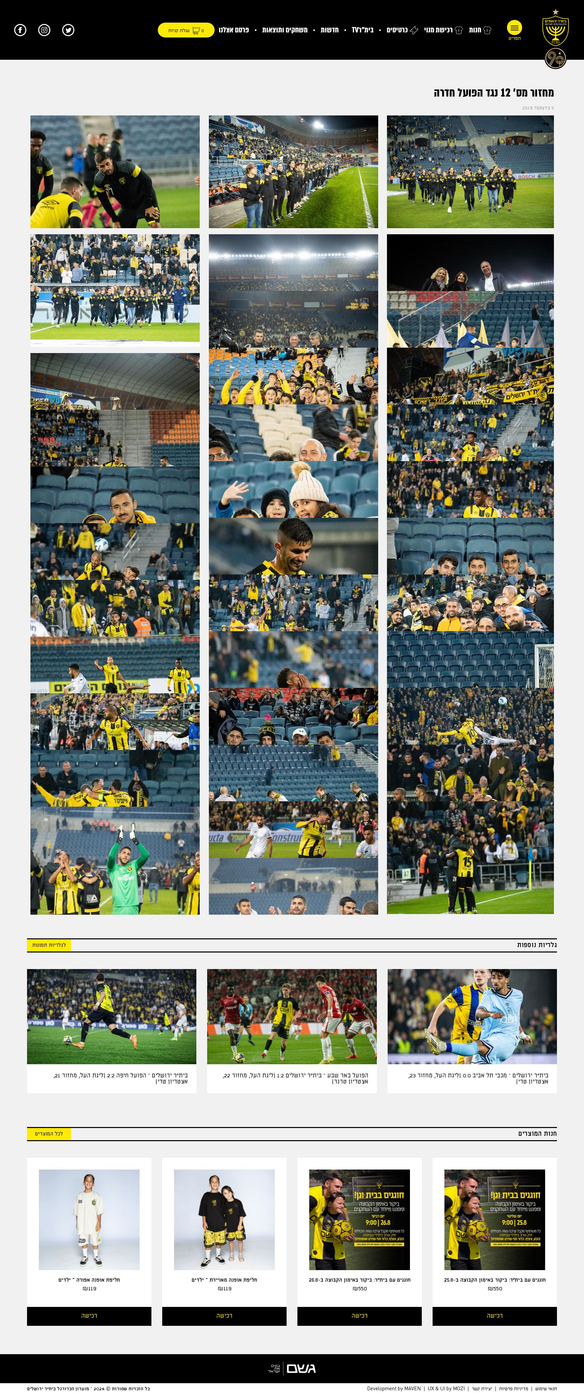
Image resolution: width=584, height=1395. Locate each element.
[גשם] (292, 1368)
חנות (475, 30)
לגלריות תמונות (49, 945)
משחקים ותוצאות (285, 30)
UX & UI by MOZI (446, 1389)
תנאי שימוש (546, 1389)
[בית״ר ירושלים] (555, 37)
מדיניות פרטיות (513, 1389)
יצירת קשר (482, 1389)
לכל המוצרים (49, 1134)
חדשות (330, 30)
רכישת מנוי (438, 30)
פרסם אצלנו (234, 30)
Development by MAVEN (394, 1389)
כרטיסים (397, 30)
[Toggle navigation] (514, 27)
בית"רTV (362, 30)
